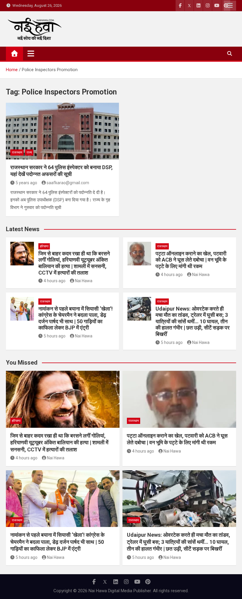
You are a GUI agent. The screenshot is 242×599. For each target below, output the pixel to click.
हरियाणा (44, 246)
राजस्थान (17, 152)
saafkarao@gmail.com (68, 182)
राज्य (29, 152)
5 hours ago (55, 336)
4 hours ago (55, 280)
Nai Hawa (83, 280)
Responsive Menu (230, 6)
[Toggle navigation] (31, 53)
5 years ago (26, 182)
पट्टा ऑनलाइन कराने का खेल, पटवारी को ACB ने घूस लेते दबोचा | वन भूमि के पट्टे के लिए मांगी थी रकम (191, 259)
